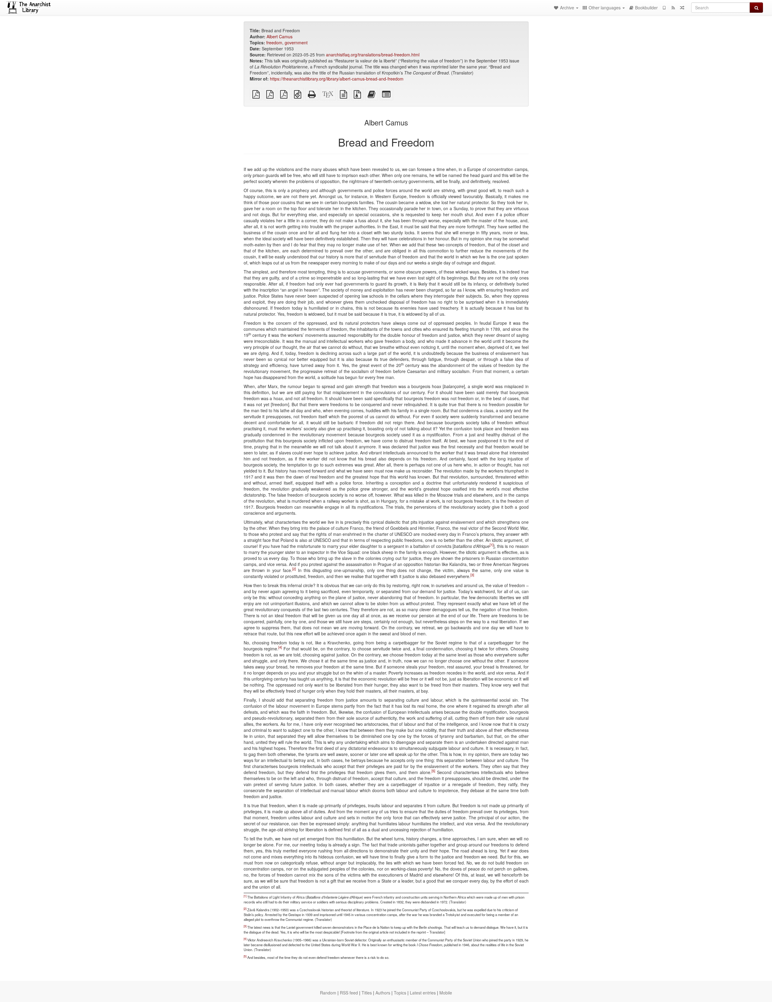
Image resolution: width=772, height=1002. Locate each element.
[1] (491, 544)
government (296, 43)
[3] (472, 574)
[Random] (682, 7)
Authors (382, 993)
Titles (367, 993)
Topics (400, 993)
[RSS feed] (673, 7)
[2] (294, 568)
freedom (274, 43)
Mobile (445, 993)
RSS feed (349, 993)
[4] (280, 647)
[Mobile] (664, 7)
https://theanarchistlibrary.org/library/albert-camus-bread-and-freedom (336, 79)
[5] (433, 770)
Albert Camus (280, 36)
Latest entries (423, 993)
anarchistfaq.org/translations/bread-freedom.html (372, 55)
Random (328, 993)
